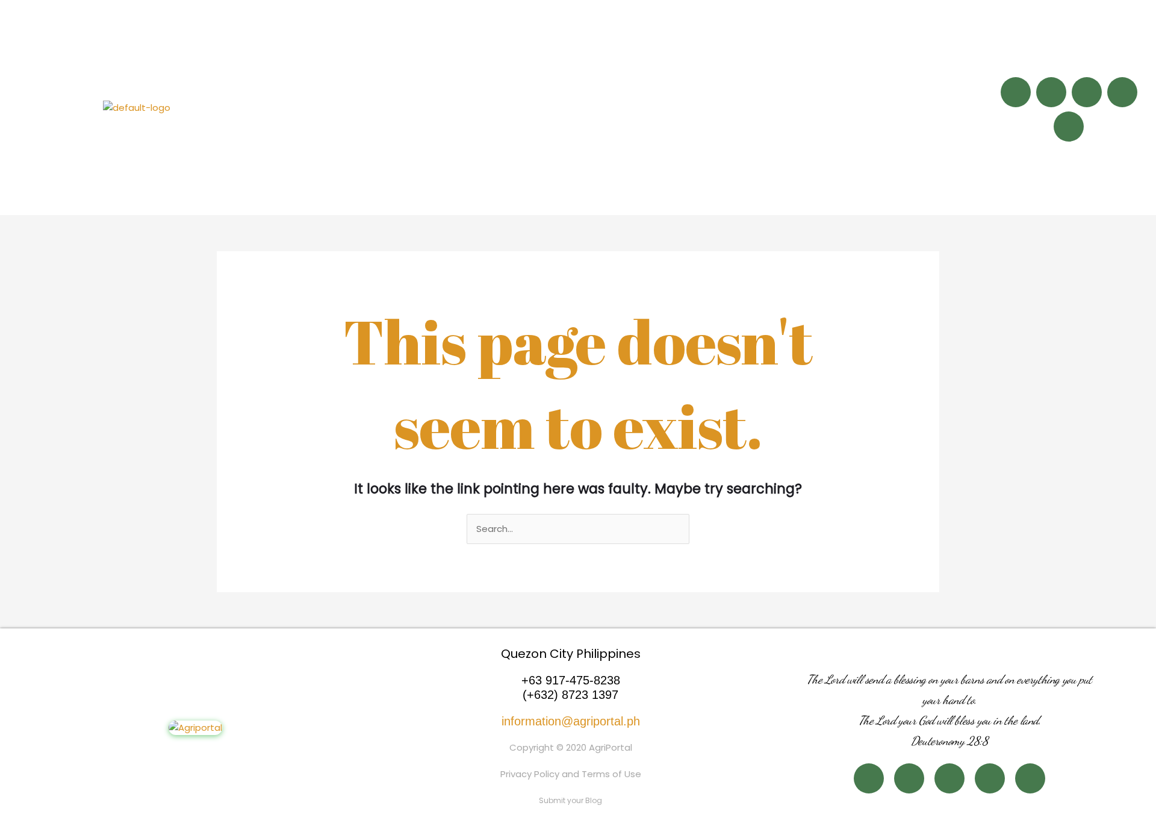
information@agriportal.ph (571, 721)
